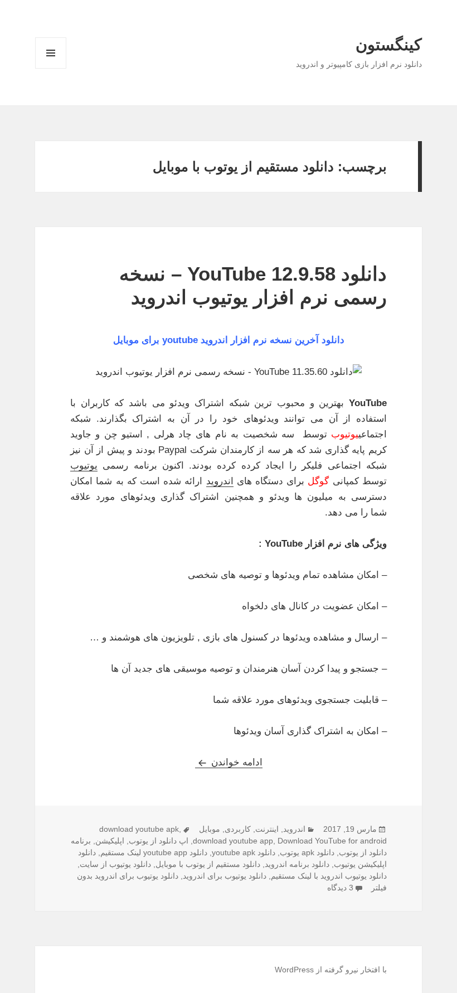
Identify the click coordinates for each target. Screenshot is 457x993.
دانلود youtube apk (243, 852)
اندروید (220, 481)
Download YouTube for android (332, 840)
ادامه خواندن (228, 762)
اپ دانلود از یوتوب (158, 840)
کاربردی (238, 829)
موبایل (209, 829)
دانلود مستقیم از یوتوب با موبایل (207, 864)
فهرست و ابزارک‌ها (51, 68)
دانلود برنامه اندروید (297, 864)
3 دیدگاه (340, 887)
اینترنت (267, 829)
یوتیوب (84, 465)
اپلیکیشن (109, 840)
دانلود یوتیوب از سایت (115, 864)
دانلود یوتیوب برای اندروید (224, 875)
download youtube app (233, 840)
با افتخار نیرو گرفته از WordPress (331, 969)
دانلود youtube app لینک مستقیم (153, 852)
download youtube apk (139, 829)
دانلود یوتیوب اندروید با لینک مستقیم (329, 875)
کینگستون (389, 45)
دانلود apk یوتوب (307, 852)
